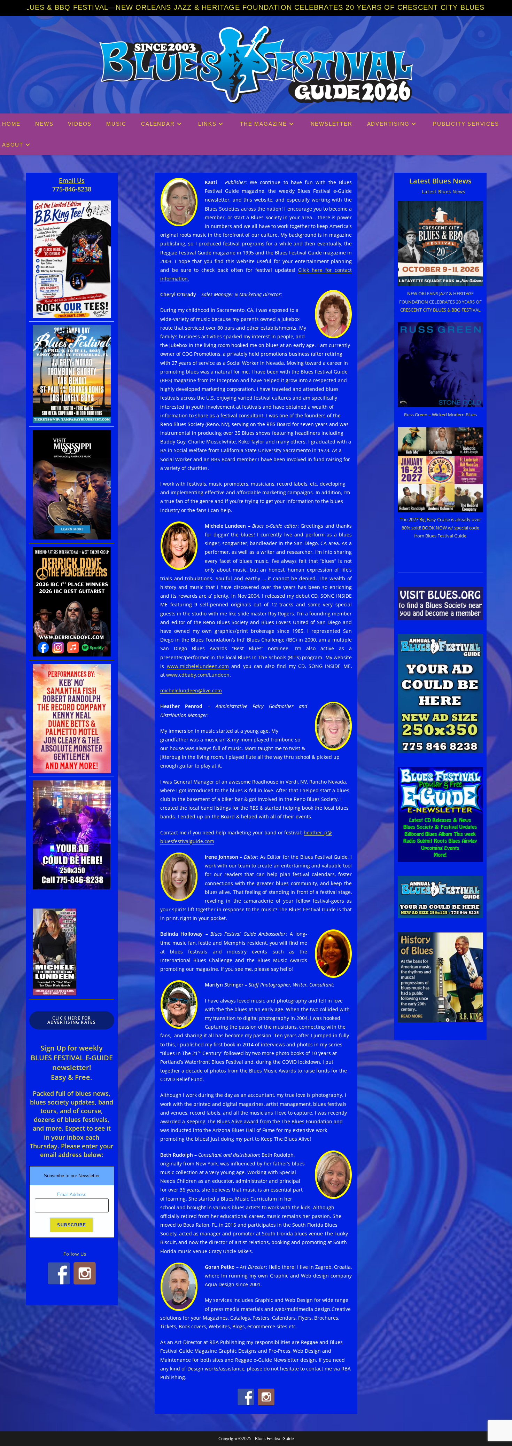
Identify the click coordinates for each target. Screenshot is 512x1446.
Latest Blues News (440, 181)
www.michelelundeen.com (198, 666)
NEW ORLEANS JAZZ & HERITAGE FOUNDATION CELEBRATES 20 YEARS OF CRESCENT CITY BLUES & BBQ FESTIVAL (234, 7)
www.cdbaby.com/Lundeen (198, 674)
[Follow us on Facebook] (246, 1397)
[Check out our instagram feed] (266, 1397)
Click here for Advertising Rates (71, 1020)
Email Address (71, 1194)
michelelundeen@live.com (191, 690)
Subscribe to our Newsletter (72, 1175)
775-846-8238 (71, 189)
